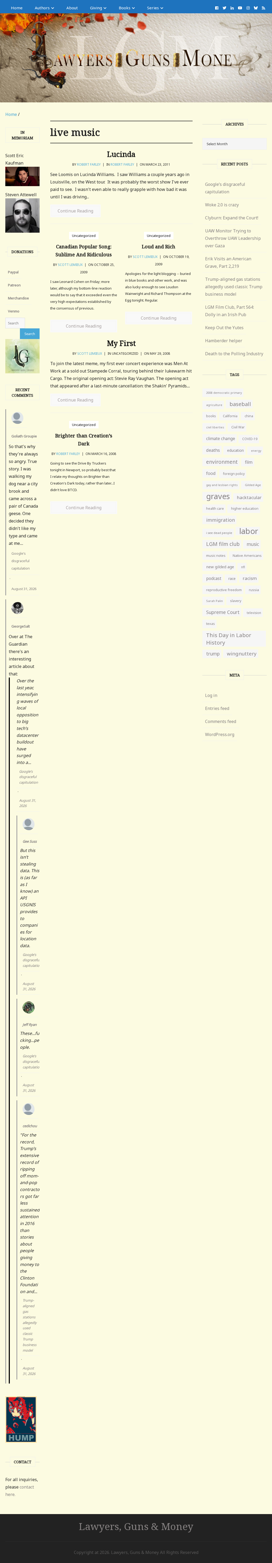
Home (17, 7)
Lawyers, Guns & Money (136, 1526)
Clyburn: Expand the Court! (231, 218)
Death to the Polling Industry (234, 354)
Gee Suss (30, 841)
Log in (211, 695)
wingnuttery (242, 653)
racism (250, 578)
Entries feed (217, 708)
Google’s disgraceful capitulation (20, 561)
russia (254, 589)
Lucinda (121, 154)
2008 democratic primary (224, 393)
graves (218, 496)
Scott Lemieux (70, 264)
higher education (244, 508)
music (253, 544)
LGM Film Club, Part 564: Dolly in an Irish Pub (229, 310)
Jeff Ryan (30, 1024)
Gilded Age (253, 485)
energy (256, 451)
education (235, 450)
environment (222, 461)
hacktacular (249, 497)
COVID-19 (249, 439)
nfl (243, 567)
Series (153, 7)
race (232, 578)
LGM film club (223, 544)
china (249, 416)
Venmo (13, 311)
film (249, 462)
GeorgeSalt (20, 626)
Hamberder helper (223, 341)
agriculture (214, 405)
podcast (213, 578)
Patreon (14, 285)
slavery (235, 601)
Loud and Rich (158, 246)
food (211, 473)
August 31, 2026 (23, 588)
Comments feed (220, 721)
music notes (216, 555)
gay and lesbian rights (222, 485)
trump (213, 654)
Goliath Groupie (24, 436)
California (230, 416)
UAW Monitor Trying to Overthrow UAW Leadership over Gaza (233, 238)
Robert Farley (89, 164)
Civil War (238, 427)
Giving (96, 7)
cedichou (30, 1125)
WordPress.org (219, 734)
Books (124, 7)
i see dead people (219, 533)
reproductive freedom (224, 589)
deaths (213, 450)
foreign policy (234, 473)
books (211, 416)
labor (248, 531)
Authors (42, 7)
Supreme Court (223, 612)
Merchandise (18, 298)
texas (210, 623)
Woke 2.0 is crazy (222, 205)
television (254, 613)
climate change (220, 438)
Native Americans (247, 555)
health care (215, 508)
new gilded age (220, 566)
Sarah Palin (214, 601)
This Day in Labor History (228, 638)
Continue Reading (75, 211)
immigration (220, 520)
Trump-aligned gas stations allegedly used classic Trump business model (30, 1325)
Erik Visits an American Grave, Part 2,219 (228, 262)
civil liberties (215, 427)
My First (121, 343)
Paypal (13, 272)
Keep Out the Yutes (224, 328)
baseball (240, 404)
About (72, 7)
